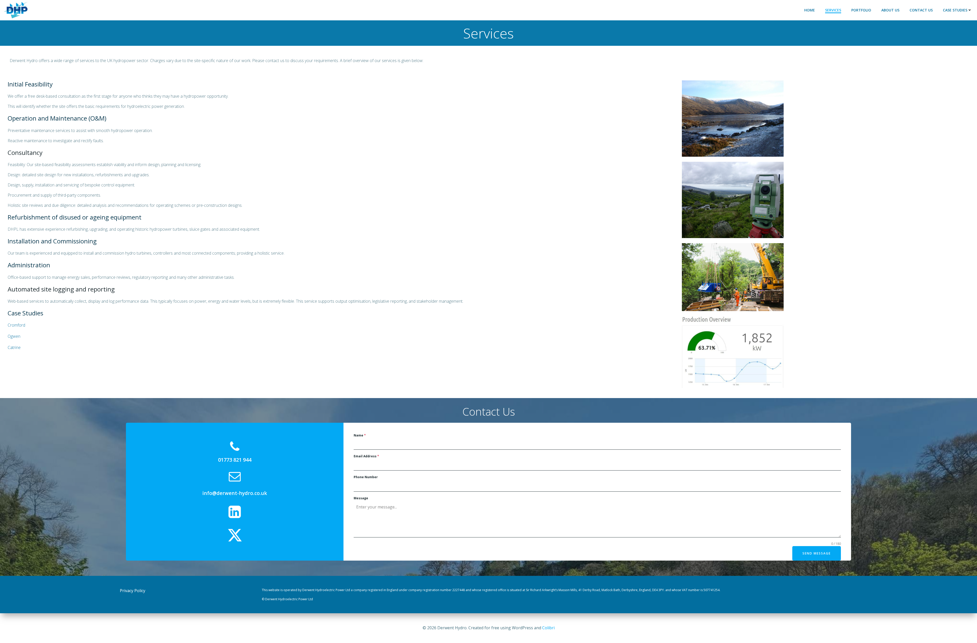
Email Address (366, 456)
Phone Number (366, 477)
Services (833, 10)
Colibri (548, 628)
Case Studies (955, 10)
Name (360, 435)
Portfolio (861, 10)
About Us (890, 10)
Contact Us (921, 10)
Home (809, 10)
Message (361, 498)
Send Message (816, 553)
